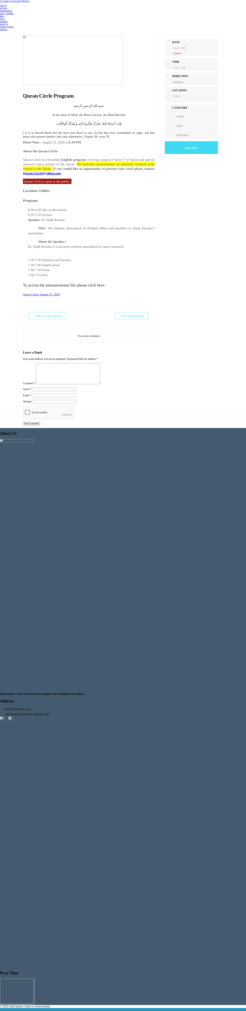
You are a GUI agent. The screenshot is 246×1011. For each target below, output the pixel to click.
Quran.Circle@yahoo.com (42, 173)
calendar (180, 116)
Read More (178, 82)
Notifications (182, 135)
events (179, 125)
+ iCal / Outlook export (132, 315)
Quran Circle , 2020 (41, 294)
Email (27, 395)
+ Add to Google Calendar (47, 315)
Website (27, 401)
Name (27, 389)
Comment (29, 383)
